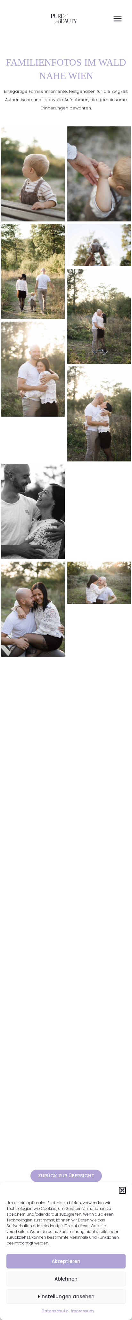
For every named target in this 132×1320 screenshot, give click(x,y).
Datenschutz (55, 1311)
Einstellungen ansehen (66, 1296)
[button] (122, 1190)
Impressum (82, 1311)
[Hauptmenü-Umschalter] (118, 18)
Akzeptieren (66, 1261)
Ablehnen (66, 1279)
